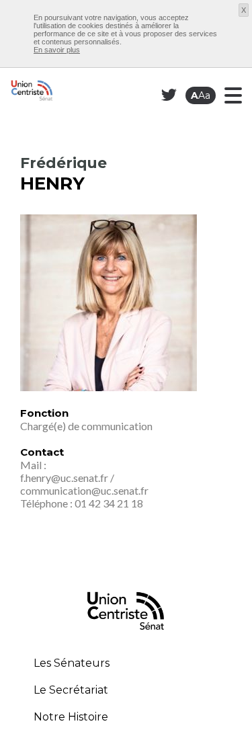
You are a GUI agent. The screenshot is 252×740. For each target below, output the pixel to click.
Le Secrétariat (71, 690)
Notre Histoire (71, 716)
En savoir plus (57, 50)
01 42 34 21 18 (109, 503)
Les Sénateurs (72, 663)
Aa (200, 95)
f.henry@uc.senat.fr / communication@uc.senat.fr (84, 484)
